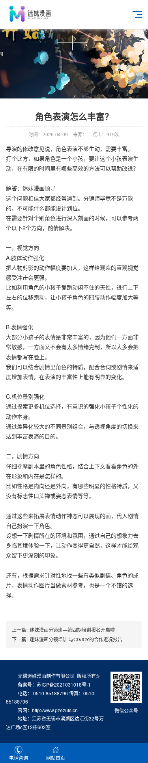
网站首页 (55, 757)
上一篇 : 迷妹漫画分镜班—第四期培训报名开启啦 (63, 629)
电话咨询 (18, 757)
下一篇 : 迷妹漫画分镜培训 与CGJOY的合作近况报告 (67, 639)
